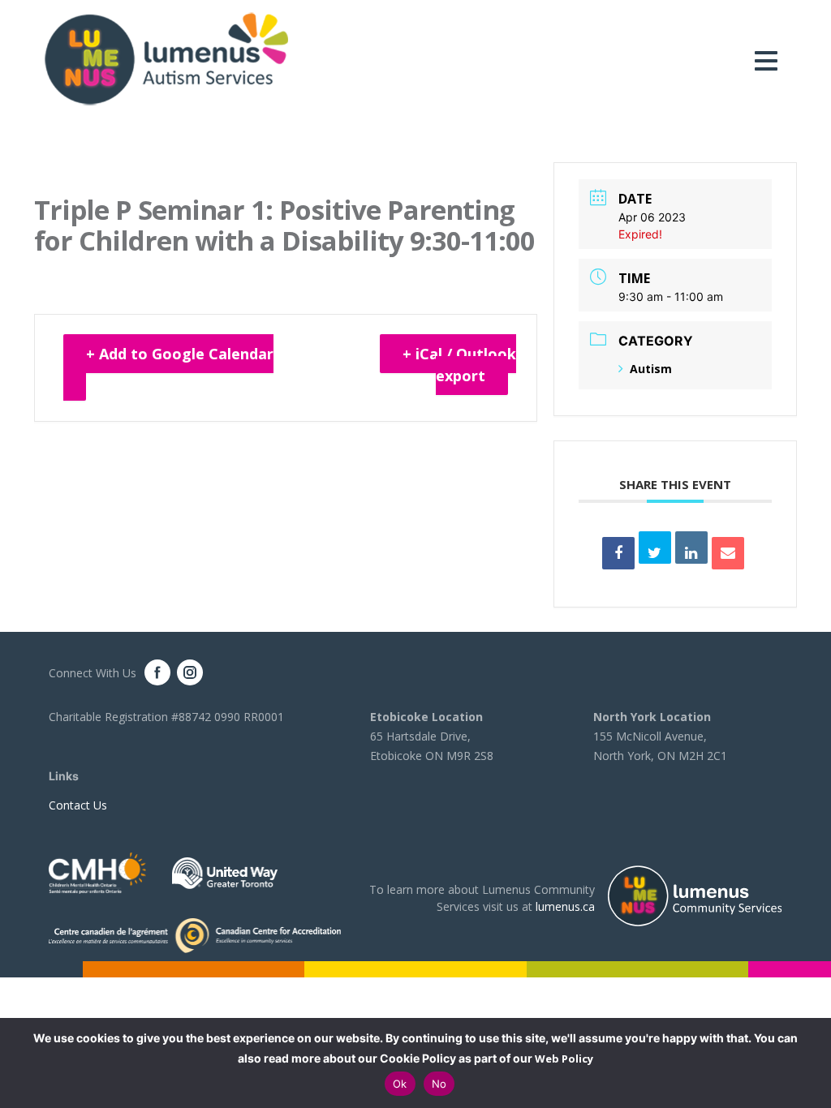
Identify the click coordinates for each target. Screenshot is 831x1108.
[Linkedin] (691, 547)
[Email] (728, 553)
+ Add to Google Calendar (179, 353)
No (439, 1083)
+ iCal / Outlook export (459, 364)
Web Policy (564, 1058)
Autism (651, 368)
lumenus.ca (565, 906)
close (811, 1063)
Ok (400, 1083)
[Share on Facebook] (618, 553)
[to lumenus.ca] (166, 58)
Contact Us (78, 805)
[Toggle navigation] (770, 60)
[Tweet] (655, 547)
